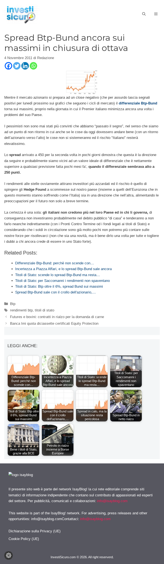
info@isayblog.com (112, 501)
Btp (12, 304)
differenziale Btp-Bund (138, 103)
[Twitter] (16, 66)
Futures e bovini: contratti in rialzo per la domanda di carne (57, 317)
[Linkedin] (25, 66)
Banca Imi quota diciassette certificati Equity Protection (54, 323)
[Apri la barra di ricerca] (144, 14)
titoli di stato (44, 310)
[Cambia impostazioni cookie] (8, 555)
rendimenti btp (21, 310)
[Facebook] (8, 66)
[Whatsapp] (33, 66)
